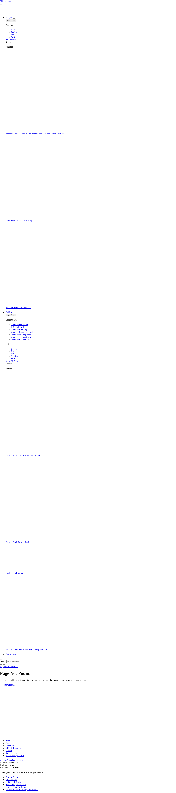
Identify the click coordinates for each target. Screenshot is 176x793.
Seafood (14, 37)
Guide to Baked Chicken (22, 339)
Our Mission (11, 654)
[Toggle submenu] (14, 18)
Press (8, 743)
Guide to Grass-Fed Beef (22, 332)
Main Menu (11, 20)
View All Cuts (12, 361)
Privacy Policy (12, 777)
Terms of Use (11, 779)
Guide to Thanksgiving (21, 337)
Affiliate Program (13, 748)
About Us (10, 740)
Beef (13, 30)
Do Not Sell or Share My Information (22, 789)
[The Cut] (12, 13)
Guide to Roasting (19, 329)
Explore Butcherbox (9, 666)
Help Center (11, 745)
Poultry (14, 32)
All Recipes (11, 39)
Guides (9, 312)
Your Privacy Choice (15, 755)
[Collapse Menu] (1, 659)
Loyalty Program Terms (16, 787)
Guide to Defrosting (19, 324)
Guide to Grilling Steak (21, 334)
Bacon (14, 349)
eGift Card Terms (13, 782)
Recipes (9, 17)
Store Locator (11, 753)
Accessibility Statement (16, 784)
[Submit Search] (1, 664)
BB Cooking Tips (18, 327)
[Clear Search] (4, 664)
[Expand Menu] (1, 4)
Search (3, 661)
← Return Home (7, 685)
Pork (13, 35)
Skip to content (6, 1)
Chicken (14, 356)
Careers (9, 750)
